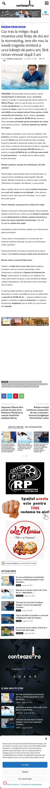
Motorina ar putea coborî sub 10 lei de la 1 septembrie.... (31, 591)
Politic (18, 585)
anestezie (22, 382)
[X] (9, 396)
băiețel (38, 382)
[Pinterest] (15, 396)
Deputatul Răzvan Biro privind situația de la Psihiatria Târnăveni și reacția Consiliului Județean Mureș (12, 412)
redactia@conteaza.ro (30, 669)
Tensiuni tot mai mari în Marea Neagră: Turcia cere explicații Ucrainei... (29, 604)
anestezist (30, 382)
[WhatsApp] (21, 396)
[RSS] (25, 677)
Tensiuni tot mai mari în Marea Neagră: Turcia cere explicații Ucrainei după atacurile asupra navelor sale (41, 448)
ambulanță (13, 382)
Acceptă (25, 765)
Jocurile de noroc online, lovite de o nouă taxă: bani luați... (31, 628)
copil (19, 384)
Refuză (25, 772)
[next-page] (26, 456)
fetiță (31, 384)
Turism (19, 621)
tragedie (21, 386)
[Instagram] (20, 677)
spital (4, 386)
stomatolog (13, 386)
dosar (26, 384)
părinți (38, 384)
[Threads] (35, 677)
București (6, 384)
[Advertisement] (25, 353)
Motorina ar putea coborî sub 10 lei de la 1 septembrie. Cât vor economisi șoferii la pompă (25, 447)
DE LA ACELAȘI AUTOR (33, 427)
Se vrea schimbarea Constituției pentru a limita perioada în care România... (30, 579)
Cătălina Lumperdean (14, 59)
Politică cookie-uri (13, 784)
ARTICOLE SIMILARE (15, 427)
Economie (20, 596)
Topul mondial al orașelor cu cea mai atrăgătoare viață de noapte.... (32, 616)
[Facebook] (3, 396)
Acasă (3, 22)
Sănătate (22, 27)
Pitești (44, 384)
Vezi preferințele (25, 779)
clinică (13, 384)
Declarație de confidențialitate (31, 784)
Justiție (14, 27)
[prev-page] (23, 456)
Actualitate (10, 22)
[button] (46, 738)
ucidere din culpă (32, 386)
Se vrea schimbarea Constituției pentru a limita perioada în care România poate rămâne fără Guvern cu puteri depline (8, 448)
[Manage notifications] (5, 783)
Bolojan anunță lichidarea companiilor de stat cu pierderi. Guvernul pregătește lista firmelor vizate (38, 412)
